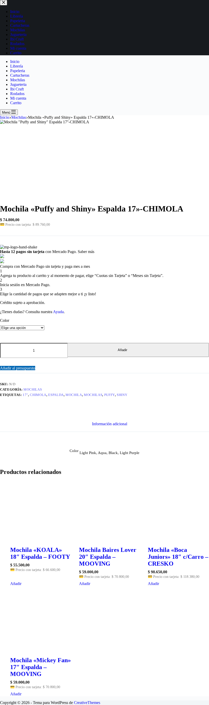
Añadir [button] (15, 583)
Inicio (14, 61)
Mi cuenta (18, 98)
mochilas (93, 395)
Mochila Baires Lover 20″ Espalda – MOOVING (107, 557)
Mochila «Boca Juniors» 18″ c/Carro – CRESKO (178, 557)
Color (4, 320)
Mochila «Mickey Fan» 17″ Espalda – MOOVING (40, 667)
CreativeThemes (87, 702)
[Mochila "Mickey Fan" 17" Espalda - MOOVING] (40, 620)
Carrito (15, 103)
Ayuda (58, 312)
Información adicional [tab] (109, 424)
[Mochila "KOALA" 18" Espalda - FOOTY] (40, 509)
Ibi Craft (17, 89)
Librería (16, 66)
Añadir (122, 350)
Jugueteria (18, 84)
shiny (122, 395)
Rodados (17, 93)
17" (25, 395)
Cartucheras (19, 75)
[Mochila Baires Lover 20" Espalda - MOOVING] (109, 509)
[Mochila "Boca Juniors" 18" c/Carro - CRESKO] (178, 509)
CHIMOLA (38, 395)
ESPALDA (56, 395)
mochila (74, 395)
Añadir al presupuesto (17, 368)
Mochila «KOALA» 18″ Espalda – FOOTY (40, 553)
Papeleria (17, 71)
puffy (109, 395)
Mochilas (17, 80)
